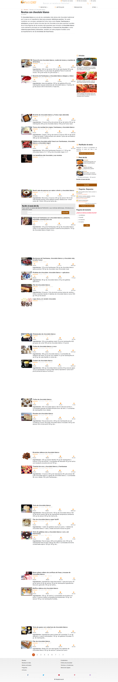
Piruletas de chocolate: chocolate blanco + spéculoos (51, 272)
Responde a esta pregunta (81, 194)
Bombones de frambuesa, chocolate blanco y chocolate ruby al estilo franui (54, 259)
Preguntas (78, 7)
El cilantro (81, 222)
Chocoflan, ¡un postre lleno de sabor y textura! (90, 173)
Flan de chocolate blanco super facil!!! (46, 519)
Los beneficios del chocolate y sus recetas (47, 155)
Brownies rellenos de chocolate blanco (46, 452)
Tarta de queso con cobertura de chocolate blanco (50, 627)
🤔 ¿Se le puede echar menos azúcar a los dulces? (86, 192)
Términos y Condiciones (67, 665)
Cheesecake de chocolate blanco (44, 334)
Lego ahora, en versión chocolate (44, 299)
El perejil (81, 217)
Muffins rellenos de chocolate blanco (45, 588)
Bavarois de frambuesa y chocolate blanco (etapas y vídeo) (53, 76)
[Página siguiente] (59, 654)
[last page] (63, 654)
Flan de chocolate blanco (41, 285)
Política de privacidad (66, 662)
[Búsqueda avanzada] (90, 4)
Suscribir (65, 212)
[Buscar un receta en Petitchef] (88, 3)
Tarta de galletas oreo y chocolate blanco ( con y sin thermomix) (51, 532)
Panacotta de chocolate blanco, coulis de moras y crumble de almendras (54, 61)
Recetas (43, 7)
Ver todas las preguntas (90, 203)
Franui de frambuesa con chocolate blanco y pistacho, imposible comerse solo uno (51, 218)
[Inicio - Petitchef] (21, 9)
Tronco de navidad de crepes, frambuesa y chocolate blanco (53, 127)
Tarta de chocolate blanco (42, 505)
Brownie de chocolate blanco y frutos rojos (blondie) (51, 115)
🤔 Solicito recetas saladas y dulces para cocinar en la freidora (85, 197)
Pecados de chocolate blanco (43, 413)
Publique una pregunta (87, 206)
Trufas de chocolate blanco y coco (45, 346)
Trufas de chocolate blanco (42, 399)
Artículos (60, 7)
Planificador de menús (86, 153)
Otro (94, 7)
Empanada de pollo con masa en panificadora (90, 162)
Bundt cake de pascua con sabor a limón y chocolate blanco (53, 190)
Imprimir (93, 177)
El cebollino (82, 219)
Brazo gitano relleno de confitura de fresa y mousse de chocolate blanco (51, 573)
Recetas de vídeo (26, 662)
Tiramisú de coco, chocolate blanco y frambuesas (50, 466)
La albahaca (82, 215)
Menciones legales (65, 667)
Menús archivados (84, 177)
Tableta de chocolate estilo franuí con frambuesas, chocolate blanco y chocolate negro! (54, 142)
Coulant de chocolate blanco (42, 360)
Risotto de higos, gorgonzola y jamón (89, 168)
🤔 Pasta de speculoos (82, 200)
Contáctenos (64, 660)
